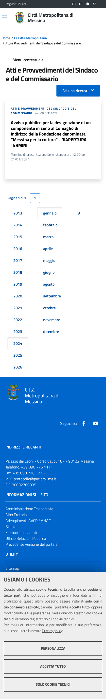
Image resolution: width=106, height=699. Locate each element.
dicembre (51, 331)
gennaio (49, 213)
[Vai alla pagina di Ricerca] (97, 18)
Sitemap (12, 568)
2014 (17, 225)
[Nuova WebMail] (73, 4)
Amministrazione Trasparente (29, 509)
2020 (17, 296)
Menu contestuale (28, 60)
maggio (49, 260)
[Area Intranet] (87, 4)
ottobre (49, 308)
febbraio (50, 225)
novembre (51, 320)
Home (5, 38)
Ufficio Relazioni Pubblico (25, 538)
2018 (17, 272)
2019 (17, 284)
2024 (17, 343)
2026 (17, 367)
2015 (17, 237)
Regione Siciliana (16, 4)
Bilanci (10, 526)
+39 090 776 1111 (37, 467)
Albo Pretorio (16, 515)
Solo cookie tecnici (53, 684)
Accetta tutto (53, 666)
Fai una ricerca (74, 91)
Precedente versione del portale (31, 544)
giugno (48, 272)
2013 (17, 213)
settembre (52, 296)
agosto (48, 284)
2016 (17, 249)
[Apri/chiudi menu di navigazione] (4, 17)
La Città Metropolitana (30, 38)
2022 (17, 320)
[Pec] (94, 4)
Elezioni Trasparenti (21, 532)
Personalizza (53, 648)
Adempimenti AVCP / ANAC (28, 521)
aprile (48, 249)
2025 (17, 355)
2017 (17, 260)
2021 (17, 308)
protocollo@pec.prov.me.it (35, 479)
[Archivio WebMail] (80, 4)
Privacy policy (52, 631)
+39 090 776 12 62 (29, 473)
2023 (17, 331)
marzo (48, 237)
